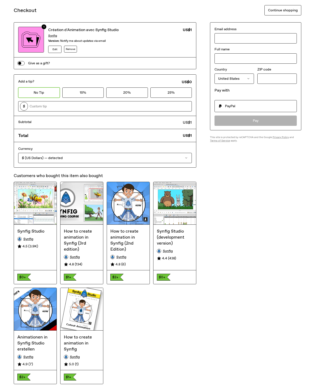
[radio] (255, 106)
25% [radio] (171, 92)
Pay (256, 121)
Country (220, 69)
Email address (225, 29)
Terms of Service (220, 140)
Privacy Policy (281, 137)
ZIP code (264, 69)
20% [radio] (127, 92)
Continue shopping (283, 10)
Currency (25, 149)
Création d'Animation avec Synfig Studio (83, 29)
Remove (70, 49)
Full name (222, 49)
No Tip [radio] (39, 92)
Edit (54, 49)
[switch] (21, 63)
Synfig (52, 36)
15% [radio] (83, 92)
